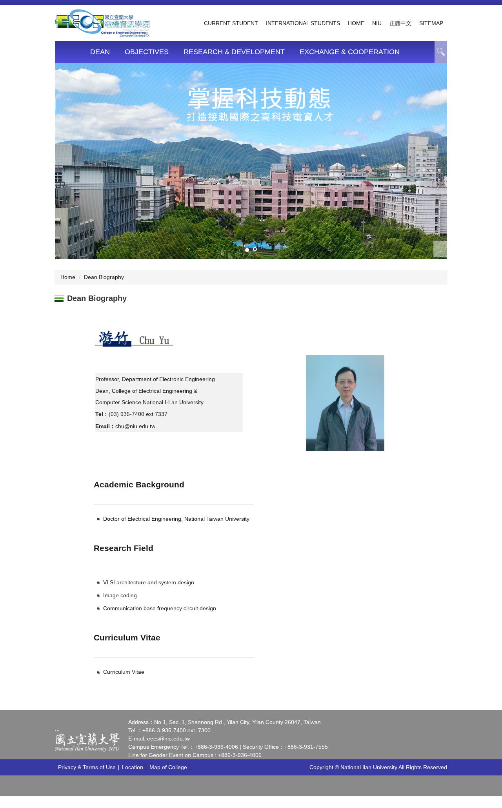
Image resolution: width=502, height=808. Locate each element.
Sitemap (431, 23)
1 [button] (441, 52)
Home (356, 23)
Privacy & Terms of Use (87, 767)
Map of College (168, 767)
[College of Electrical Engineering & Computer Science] (102, 22)
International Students (303, 23)
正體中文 (400, 23)
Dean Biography (104, 277)
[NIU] (87, 742)
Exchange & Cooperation (350, 52)
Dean (100, 52)
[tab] (247, 250)
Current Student (231, 23)
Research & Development (234, 52)
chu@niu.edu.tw (135, 426)
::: (57, 729)
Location (132, 767)
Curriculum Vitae (123, 672)
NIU (377, 23)
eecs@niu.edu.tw (168, 738)
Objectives (147, 52)
